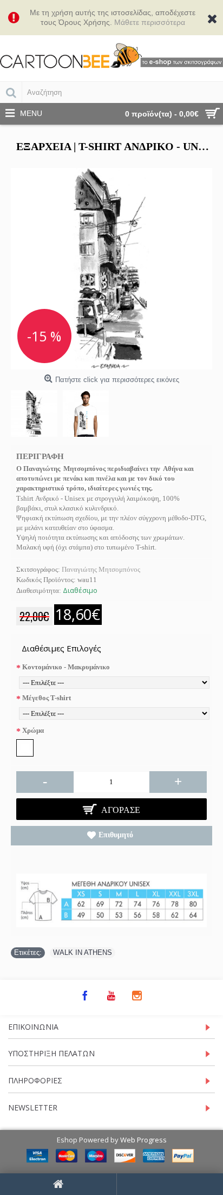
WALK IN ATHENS (82, 952)
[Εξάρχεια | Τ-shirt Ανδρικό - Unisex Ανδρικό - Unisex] (111, 269)
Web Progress (143, 1140)
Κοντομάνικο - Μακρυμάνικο (66, 667)
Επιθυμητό (116, 835)
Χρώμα (33, 730)
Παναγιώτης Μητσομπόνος (101, 569)
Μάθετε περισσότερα (149, 22)
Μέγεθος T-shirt (46, 698)
